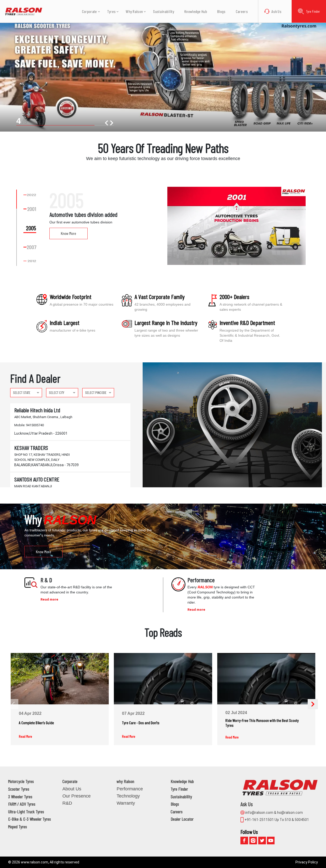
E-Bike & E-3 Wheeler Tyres (29, 819)
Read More (25, 736)
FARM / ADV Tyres (21, 804)
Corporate (69, 781)
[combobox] (26, 392)
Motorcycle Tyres (21, 781)
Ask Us (276, 11)
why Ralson (125, 781)
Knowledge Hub (195, 11)
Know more (43, 551)
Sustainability (163, 11)
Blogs (221, 11)
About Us (71, 788)
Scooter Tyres (18, 789)
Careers (242, 11)
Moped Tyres (17, 826)
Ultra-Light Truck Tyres (26, 811)
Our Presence (76, 796)
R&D (67, 803)
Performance (130, 788)
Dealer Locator (182, 819)
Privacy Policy (306, 862)
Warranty (126, 803)
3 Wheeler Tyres (20, 796)
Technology (128, 796)
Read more (49, 599)
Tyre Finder (313, 11)
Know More (68, 233)
